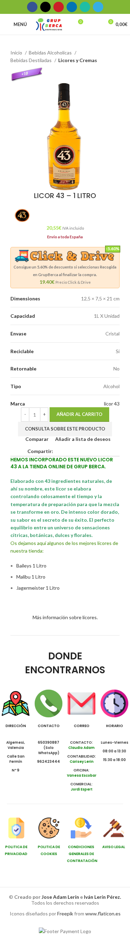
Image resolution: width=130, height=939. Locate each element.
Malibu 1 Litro (30, 577)
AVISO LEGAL (113, 847)
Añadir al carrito (79, 414)
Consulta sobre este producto (65, 429)
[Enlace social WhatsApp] (85, 7)
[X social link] (45, 7)
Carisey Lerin (82, 761)
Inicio (16, 53)
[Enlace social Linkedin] (72, 7)
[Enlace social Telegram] (98, 7)
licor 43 (112, 404)
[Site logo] (49, 24)
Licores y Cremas (77, 60)
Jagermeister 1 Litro (38, 588)
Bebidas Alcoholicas (51, 53)
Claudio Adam (81, 747)
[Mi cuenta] (95, 24)
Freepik (65, 913)
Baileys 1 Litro (31, 566)
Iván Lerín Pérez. (102, 897)
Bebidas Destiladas (31, 60)
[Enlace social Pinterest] (58, 7)
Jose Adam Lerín (61, 897)
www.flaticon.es (103, 913)
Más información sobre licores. (65, 617)
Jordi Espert (82, 789)
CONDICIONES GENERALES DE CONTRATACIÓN (82, 853)
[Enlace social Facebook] (32, 7)
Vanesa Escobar (81, 775)
